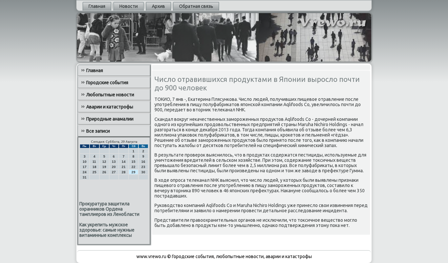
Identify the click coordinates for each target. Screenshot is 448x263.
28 (124, 172)
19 (104, 167)
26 (104, 172)
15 (133, 161)
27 (114, 172)
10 (85, 161)
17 (85, 167)
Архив (158, 6)
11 (94, 161)
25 (94, 172)
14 (124, 161)
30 (143, 172)
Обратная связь (196, 6)
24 (85, 172)
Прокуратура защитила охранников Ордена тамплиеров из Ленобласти (109, 209)
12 (104, 161)
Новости (128, 6)
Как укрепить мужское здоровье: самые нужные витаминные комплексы (106, 230)
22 (133, 167)
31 (85, 177)
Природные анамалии (109, 119)
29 (133, 172)
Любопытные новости (110, 94)
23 (143, 167)
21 (124, 167)
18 (94, 167)
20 (114, 167)
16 (143, 161)
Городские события (107, 82)
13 (114, 161)
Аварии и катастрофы (109, 106)
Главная (97, 6)
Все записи (98, 131)
